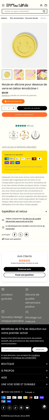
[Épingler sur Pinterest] (26, 234)
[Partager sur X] (20, 234)
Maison (4, 18)
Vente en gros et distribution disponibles (19, 147)
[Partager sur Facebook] (14, 234)
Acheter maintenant (24, 114)
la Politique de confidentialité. (24, 358)
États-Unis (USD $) (12, 392)
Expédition (6, 95)
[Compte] (41, 5)
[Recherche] (44, 11)
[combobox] (24, 11)
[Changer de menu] (3, 5)
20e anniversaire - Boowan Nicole (24, 18)
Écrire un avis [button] (24, 269)
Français (28, 392)
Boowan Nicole (13, 416)
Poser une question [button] (24, 275)
